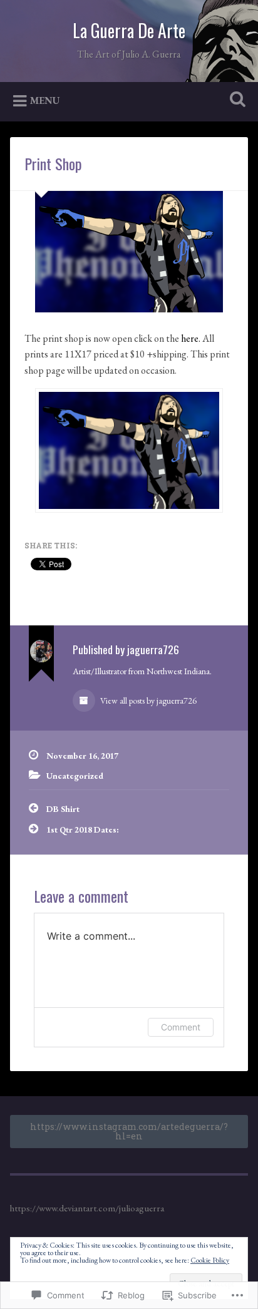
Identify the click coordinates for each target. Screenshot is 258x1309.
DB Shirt (63, 808)
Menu (45, 99)
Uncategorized (74, 775)
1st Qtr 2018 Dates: (82, 829)
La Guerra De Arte (129, 30)
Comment (180, 1027)
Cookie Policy (209, 1260)
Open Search (235, 100)
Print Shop (53, 163)
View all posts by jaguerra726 (147, 700)
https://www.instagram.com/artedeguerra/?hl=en (129, 1131)
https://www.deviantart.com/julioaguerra (87, 1208)
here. (190, 338)
